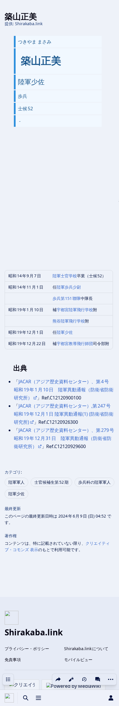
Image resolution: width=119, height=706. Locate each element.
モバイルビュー (78, 659)
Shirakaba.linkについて (86, 648)
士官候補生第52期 (51, 482)
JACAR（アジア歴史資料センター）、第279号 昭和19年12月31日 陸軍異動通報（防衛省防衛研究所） (66, 438)
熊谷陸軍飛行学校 (69, 321)
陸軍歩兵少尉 (69, 287)
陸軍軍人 (16, 482)
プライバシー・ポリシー (27, 648)
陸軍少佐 (65, 332)
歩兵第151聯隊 (67, 298)
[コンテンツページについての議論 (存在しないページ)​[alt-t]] (98, 679)
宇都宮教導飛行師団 (75, 343)
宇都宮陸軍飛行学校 (75, 309)
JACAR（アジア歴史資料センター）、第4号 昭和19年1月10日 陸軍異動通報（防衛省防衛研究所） (64, 389)
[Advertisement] (59, 203)
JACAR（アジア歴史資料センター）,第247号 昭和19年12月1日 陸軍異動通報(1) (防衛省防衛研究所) (64, 414)
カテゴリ (13, 472)
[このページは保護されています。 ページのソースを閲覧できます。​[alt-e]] (71, 679)
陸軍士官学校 (65, 275)
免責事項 (13, 659)
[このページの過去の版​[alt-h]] (84, 679)
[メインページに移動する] (9, 698)
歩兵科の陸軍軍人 (94, 482)
